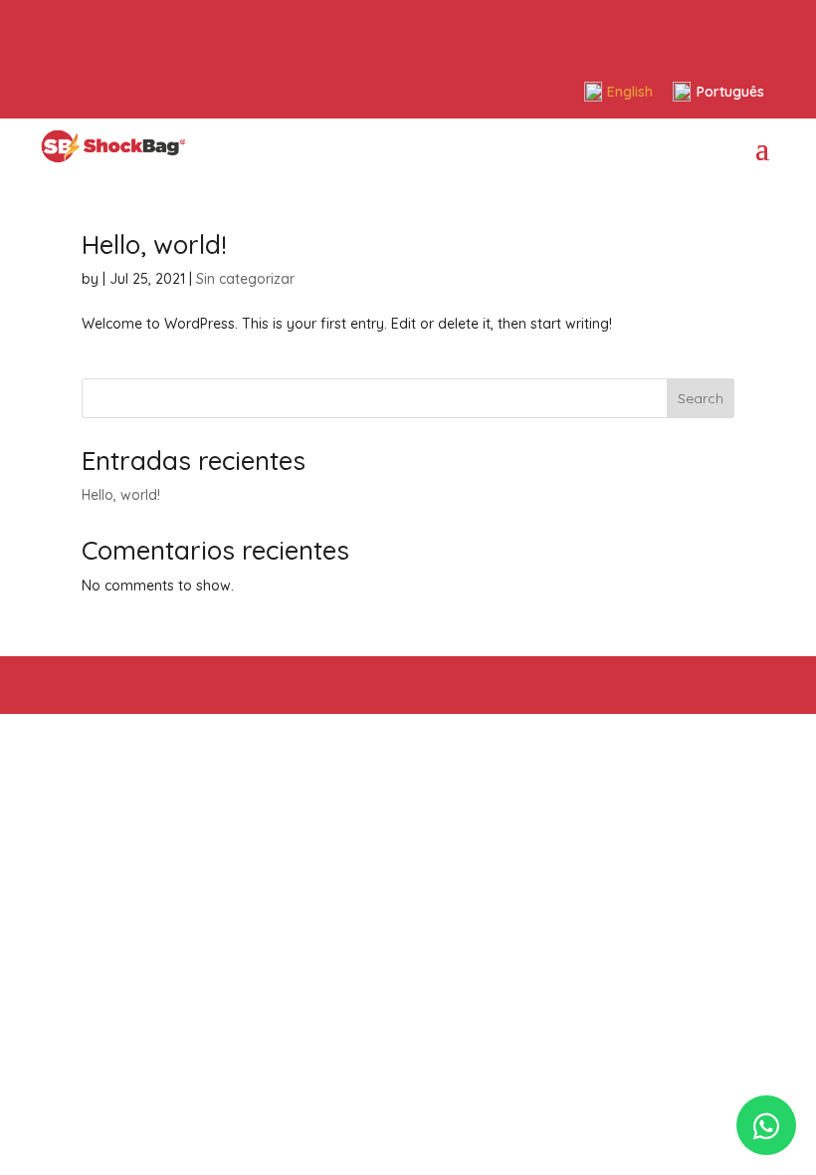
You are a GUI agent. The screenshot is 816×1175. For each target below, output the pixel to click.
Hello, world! (154, 244)
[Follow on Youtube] (146, 28)
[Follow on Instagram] (102, 28)
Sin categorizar (245, 279)
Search (700, 398)
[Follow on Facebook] (59, 28)
